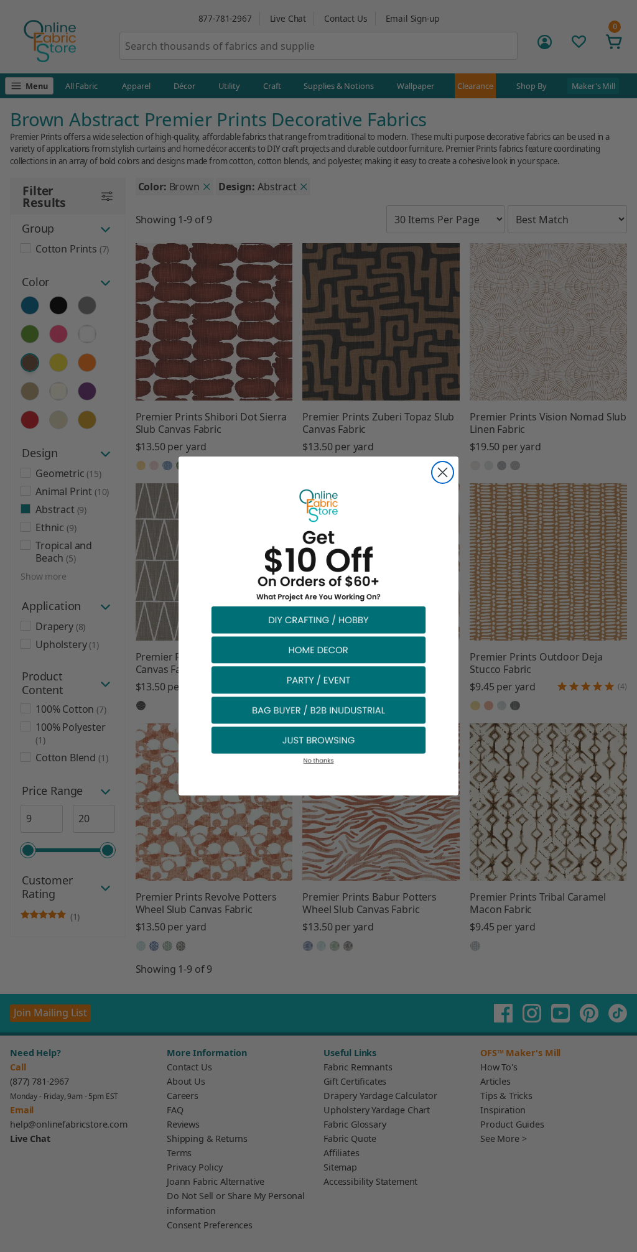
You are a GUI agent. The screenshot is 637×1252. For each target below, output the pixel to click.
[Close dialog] (442, 472)
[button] (318, 619)
